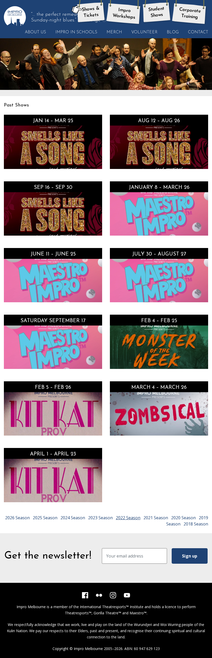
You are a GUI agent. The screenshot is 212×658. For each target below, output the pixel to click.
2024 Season (72, 518)
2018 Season (196, 524)
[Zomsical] (159, 414)
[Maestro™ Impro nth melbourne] (159, 214)
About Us (35, 32)
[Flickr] (99, 595)
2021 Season (155, 518)
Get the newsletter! (48, 556)
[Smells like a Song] (159, 147)
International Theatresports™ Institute (111, 606)
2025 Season (45, 518)
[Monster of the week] (159, 347)
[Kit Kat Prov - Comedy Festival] (53, 480)
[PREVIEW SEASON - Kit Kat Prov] (53, 414)
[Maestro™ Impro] (53, 280)
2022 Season (128, 518)
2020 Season (183, 518)
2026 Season (17, 518)
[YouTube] (127, 595)
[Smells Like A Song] (53, 147)
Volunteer (144, 32)
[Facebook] (85, 595)
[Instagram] (113, 595)
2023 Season (100, 518)
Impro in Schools (76, 32)
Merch (114, 32)
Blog (173, 32)
